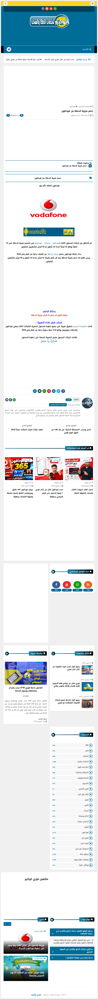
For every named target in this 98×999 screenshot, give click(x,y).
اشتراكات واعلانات (70, 772)
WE (70, 745)
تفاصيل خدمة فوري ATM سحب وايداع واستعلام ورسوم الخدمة (25, 689)
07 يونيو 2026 (56, 486)
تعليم (70, 827)
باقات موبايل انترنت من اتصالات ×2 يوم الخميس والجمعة (27, 974)
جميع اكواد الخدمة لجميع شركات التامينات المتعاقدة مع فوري (67, 701)
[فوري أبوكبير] (49, 21)
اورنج (70, 799)
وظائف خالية (70, 865)
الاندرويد (70, 783)
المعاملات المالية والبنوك (57, 404)
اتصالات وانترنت (70, 761)
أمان (70, 750)
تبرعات (70, 810)
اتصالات (70, 756)
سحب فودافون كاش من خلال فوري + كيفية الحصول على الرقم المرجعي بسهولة (49, 493)
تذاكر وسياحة (70, 816)
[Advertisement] (48, 36)
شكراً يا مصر (49, 341)
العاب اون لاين (70, 794)
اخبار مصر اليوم (70, 767)
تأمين (70, 805)
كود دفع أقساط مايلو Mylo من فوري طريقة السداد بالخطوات (30, 59)
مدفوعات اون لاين (70, 848)
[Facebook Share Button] (63, 391)
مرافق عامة (70, 854)
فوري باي (70, 837)
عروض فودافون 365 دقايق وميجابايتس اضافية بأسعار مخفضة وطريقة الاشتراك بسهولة (20, 493)
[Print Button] (35, 391)
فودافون (72, 106)
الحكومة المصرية (80, 326)
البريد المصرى (70, 788)
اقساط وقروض (70, 778)
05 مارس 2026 (26, 486)
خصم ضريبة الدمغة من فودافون (74, 166)
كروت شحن (70, 843)
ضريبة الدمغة (52, 254)
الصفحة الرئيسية (84, 106)
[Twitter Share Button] (58, 391)
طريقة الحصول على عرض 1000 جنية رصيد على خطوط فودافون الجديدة (26, 946)
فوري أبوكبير (36, 994)
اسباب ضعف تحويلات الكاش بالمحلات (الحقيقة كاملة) (82, 491)
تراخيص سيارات (70, 821)
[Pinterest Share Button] (54, 391)
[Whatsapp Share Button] (44, 391)
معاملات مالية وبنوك (70, 859)
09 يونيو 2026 (86, 486)
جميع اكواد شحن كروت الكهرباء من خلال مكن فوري (66, 668)
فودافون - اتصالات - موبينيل (47, 243)
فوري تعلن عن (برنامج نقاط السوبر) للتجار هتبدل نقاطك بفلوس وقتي (66, 685)
